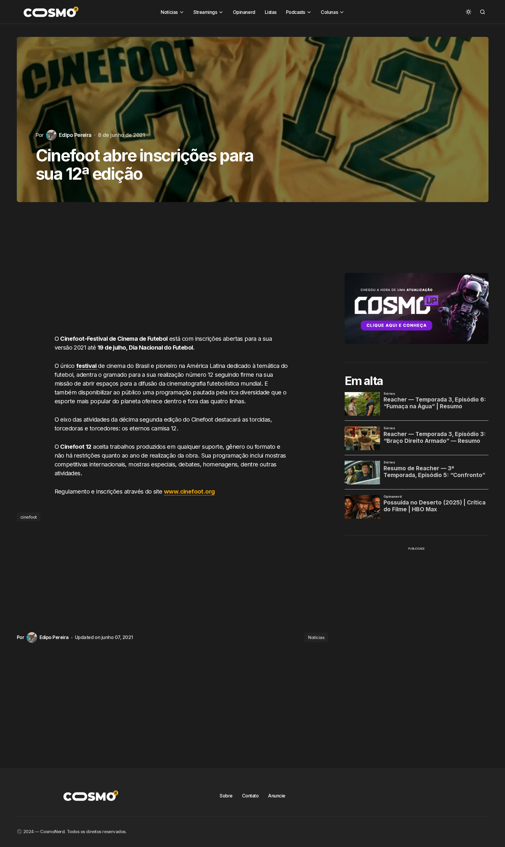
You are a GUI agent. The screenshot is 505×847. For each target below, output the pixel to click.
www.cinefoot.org (189, 491)
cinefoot (28, 517)
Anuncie (276, 796)
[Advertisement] (172, 274)
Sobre (226, 796)
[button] (468, 12)
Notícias (316, 637)
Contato (250, 796)
